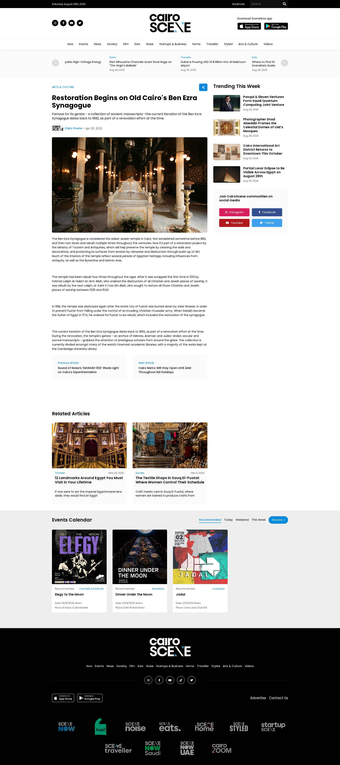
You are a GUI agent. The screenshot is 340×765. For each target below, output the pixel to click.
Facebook (269, 212)
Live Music (219, 588)
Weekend (242, 520)
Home (196, 44)
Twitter (269, 223)
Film (126, 44)
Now (70, 44)
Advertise (258, 698)
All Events (277, 520)
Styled (228, 44)
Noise (149, 44)
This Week (259, 520)
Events (83, 44)
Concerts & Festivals (91, 588)
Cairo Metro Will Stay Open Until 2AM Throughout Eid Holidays (165, 370)
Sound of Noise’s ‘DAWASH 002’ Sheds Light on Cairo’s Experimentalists (88, 370)
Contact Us (278, 698)
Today (228, 520)
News (97, 44)
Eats (137, 44)
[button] (284, 62)
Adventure (158, 588)
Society (112, 44)
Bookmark (238, 4)
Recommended (210, 520)
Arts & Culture (248, 44)
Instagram (236, 212)
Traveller (212, 44)
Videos (268, 44)
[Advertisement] (123, 395)
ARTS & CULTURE (63, 87)
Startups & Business (172, 44)
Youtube (237, 223)
